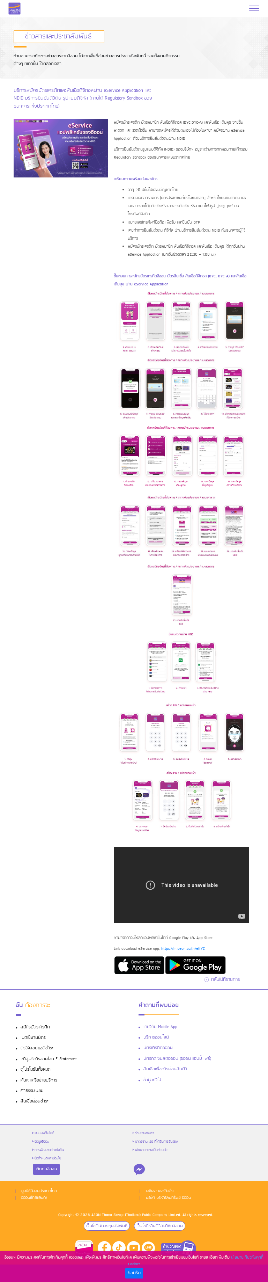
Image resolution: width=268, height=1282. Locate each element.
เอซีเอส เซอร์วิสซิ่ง (159, 1191)
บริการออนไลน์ (156, 1037)
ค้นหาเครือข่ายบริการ (39, 1080)
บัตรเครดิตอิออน (158, 1047)
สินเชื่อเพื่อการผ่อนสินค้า (165, 1069)
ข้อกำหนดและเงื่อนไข (48, 1158)
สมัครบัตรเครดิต (35, 1027)
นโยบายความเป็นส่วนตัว (151, 1150)
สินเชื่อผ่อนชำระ (35, 1101)
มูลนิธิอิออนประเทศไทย (39, 1191)
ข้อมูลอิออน (42, 1142)
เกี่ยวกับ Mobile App (160, 1027)
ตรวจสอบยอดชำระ (37, 1048)
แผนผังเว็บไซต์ (44, 1133)
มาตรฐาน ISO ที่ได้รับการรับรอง (156, 1142)
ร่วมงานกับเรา (144, 1133)
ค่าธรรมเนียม (32, 1090)
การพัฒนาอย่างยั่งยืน (49, 1150)
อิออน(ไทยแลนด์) (34, 1198)
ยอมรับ (134, 1273)
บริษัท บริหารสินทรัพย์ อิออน (168, 1198)
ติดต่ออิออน (46, 1169)
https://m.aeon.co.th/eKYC (183, 949)
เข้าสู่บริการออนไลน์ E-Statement (49, 1059)
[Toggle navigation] (254, 8)
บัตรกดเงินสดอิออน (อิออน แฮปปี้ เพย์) (177, 1058)
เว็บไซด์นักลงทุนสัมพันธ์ (106, 1226)
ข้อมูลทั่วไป (152, 1080)
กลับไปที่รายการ (225, 980)
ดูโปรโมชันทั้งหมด (36, 1069)
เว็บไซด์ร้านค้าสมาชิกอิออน (159, 1226)
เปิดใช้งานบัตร (33, 1037)
